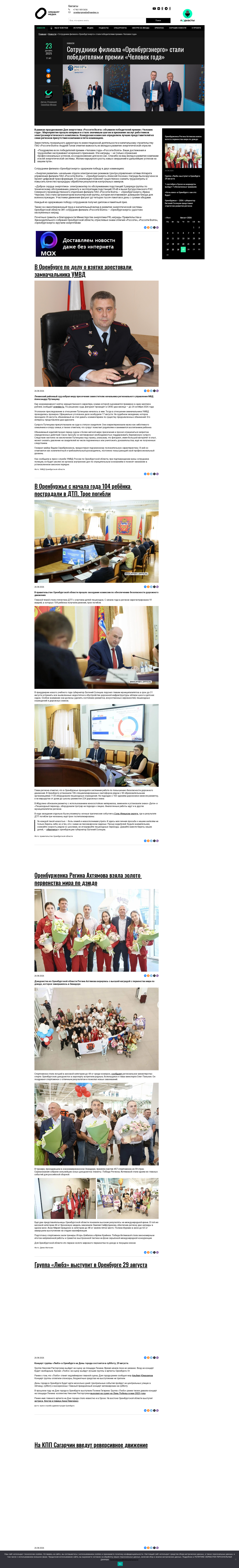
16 (199, 238)
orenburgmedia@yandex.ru (86, 12)
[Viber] (157, 227)
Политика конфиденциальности (124, 1559)
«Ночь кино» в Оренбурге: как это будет (180, 193)
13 (183, 238)
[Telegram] (49, 81)
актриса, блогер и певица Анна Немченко (56, 1406)
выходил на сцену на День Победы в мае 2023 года (118, 1398)
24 (168, 249)
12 (178, 238)
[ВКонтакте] (48, 71)
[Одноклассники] (48, 76)
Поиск (158, 20)
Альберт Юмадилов (142, 1380)
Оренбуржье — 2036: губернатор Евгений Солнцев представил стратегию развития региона (180, 203)
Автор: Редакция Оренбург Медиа (49, 103)
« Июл (168, 218)
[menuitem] (41, 28)
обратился (52, 829)
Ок (120, 1564)
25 (173, 249)
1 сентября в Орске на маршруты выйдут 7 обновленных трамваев (181, 185)
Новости (52, 34)
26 (178, 249)
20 (183, 244)
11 (173, 238)
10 (168, 238)
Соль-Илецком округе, (126, 813)
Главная (42, 34)
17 (168, 244)
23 (199, 244)
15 (194, 238)
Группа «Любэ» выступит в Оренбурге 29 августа (90, 1269)
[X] (154, 227)
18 (173, 244)
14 (188, 238)
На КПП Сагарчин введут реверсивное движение (91, 1454)
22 (194, 244)
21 (188, 244)
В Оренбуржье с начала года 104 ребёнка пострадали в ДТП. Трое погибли (83, 490)
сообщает (117, 1078)
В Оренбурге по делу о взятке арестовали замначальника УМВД (83, 270)
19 (178, 244)
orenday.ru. (59, 406)
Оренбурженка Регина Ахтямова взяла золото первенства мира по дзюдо (88, 884)
